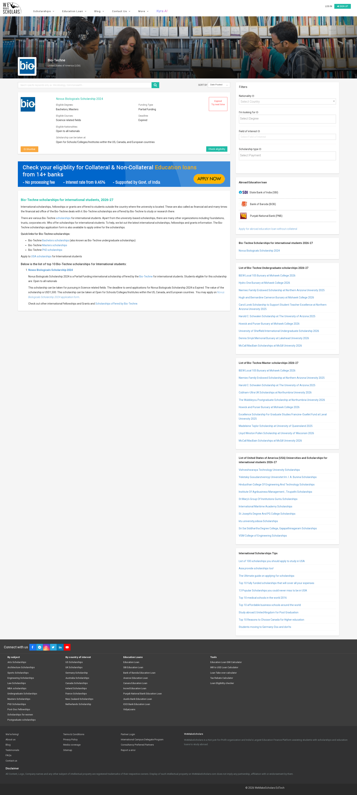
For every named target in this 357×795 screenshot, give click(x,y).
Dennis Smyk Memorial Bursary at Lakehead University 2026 (274, 338)
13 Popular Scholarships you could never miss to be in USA (273, 590)
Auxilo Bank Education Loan (137, 699)
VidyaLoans (129, 709)
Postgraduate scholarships (21, 720)
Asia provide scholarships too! (256, 568)
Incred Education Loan (134, 688)
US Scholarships (74, 662)
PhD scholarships (52, 249)
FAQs (8, 755)
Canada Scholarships (76, 683)
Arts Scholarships (16, 662)
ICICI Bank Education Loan (136, 704)
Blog (8, 744)
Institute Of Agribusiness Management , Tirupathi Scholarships (275, 491)
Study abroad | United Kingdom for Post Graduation (268, 612)
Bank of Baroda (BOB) (263, 203)
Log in (328, 6)
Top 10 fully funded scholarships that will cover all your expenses (276, 583)
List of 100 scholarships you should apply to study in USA (272, 561)
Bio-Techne (146, 276)
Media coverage (72, 744)
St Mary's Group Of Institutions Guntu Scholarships (268, 499)
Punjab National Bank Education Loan (142, 694)
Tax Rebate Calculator (221, 678)
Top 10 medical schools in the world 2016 (263, 597)
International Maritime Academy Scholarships (265, 506)
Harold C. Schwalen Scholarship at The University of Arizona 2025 (277, 316)
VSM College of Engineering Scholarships (263, 535)
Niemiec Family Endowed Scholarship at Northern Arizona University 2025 (282, 290)
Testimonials (12, 750)
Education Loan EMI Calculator (226, 662)
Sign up (343, 6)
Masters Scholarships (18, 699)
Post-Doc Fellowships (18, 709)
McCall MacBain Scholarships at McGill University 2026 (270, 345)
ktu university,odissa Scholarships (258, 521)
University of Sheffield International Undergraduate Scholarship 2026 (279, 330)
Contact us (11, 760)
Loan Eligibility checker (222, 683)
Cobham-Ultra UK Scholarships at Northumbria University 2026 (275, 392)
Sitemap (67, 750)
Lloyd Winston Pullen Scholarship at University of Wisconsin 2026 (276, 433)
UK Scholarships (74, 667)
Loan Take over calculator (223, 673)
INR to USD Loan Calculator (224, 667)
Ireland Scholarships (76, 688)
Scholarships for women (20, 715)
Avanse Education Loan (135, 678)
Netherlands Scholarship (78, 704)
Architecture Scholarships (21, 667)
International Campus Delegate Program (142, 739)
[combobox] (287, 101)
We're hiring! (12, 734)
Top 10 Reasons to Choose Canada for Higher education (271, 619)
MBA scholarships (16, 688)
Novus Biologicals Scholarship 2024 (79, 99)
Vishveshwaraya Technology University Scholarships (269, 469)
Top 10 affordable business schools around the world (270, 605)
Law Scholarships (16, 683)
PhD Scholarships (16, 704)
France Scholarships (76, 694)
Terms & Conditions (73, 734)
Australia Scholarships (77, 678)
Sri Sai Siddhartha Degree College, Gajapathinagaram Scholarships (278, 528)
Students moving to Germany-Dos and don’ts (265, 626)
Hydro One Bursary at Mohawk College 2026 (264, 282)
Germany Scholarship (76, 673)
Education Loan (131, 662)
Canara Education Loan (135, 683)
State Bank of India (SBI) (264, 192)
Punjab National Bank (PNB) (266, 215)
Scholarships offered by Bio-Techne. (116, 303)
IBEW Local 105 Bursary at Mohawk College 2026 (267, 275)
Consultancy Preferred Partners (137, 744)
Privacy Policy (70, 739)
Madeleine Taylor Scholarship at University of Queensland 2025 (276, 425)
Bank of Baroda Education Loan (139, 673)
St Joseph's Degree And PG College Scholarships (267, 513)
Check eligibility (216, 149)
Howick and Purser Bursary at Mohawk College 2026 (269, 323)
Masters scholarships (54, 245)
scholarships (63, 218)
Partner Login (128, 734)
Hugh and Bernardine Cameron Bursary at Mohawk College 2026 (276, 297)
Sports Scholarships (18, 673)
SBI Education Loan (133, 667)
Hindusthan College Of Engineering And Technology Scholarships (277, 484)
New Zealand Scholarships (79, 699)
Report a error (128, 750)
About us (10, 739)
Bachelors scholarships (55, 240)
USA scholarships (41, 256)
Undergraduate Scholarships (22, 694)
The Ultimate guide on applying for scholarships (266, 575)
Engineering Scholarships (20, 678)
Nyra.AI (162, 11)
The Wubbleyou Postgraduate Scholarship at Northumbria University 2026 (282, 399)
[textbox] (288, 118)
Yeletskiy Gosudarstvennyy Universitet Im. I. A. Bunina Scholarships (278, 477)
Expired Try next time (218, 103)
